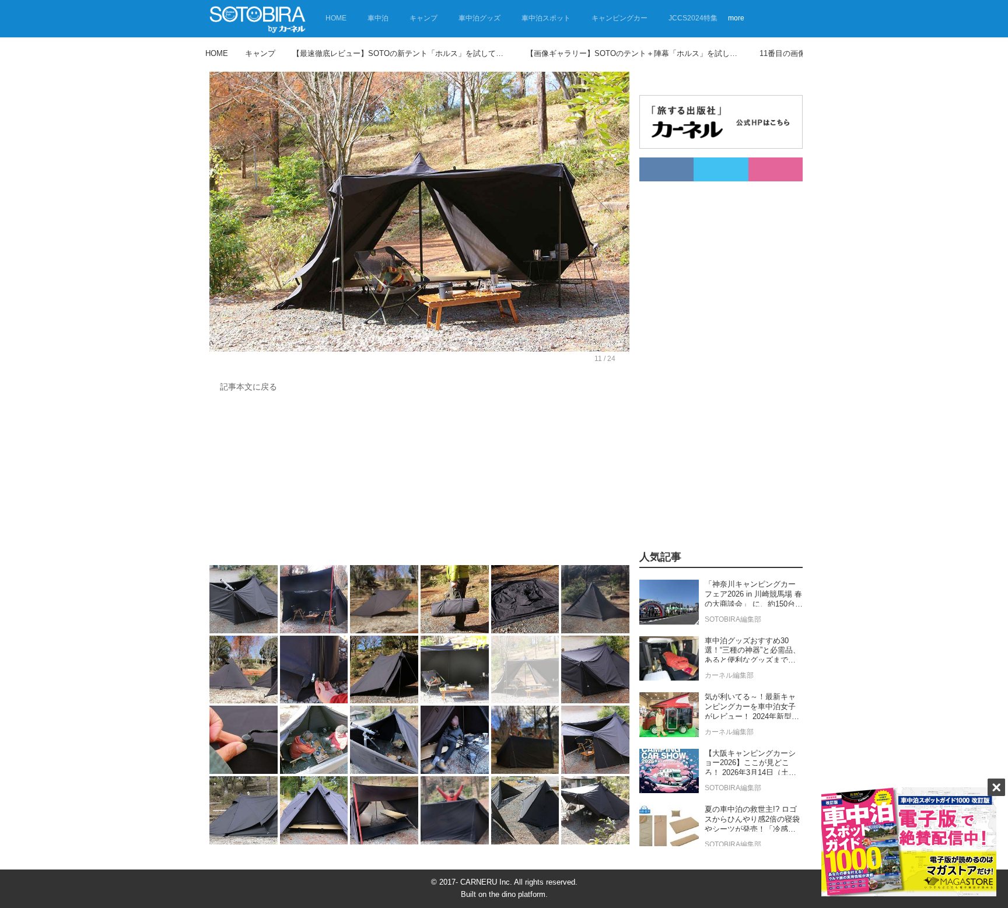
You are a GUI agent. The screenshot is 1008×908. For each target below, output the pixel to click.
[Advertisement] (419, 481)
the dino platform (517, 894)
